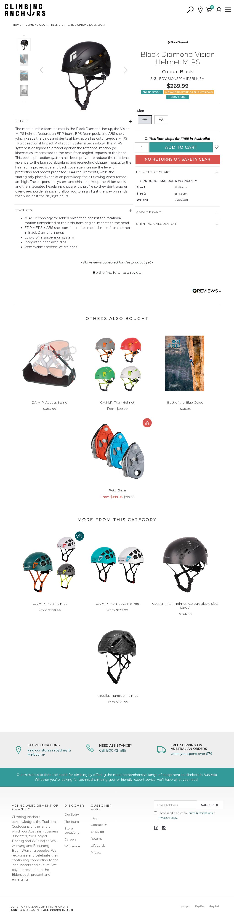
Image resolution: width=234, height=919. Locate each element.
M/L (161, 119)
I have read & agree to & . (187, 815)
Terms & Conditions (200, 813)
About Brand (149, 212)
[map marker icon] (200, 10)
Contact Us (99, 825)
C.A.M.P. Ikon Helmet (49, 604)
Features (23, 210)
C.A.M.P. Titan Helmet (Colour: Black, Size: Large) (185, 606)
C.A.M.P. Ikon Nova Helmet (117, 604)
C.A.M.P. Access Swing (49, 402)
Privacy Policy (168, 817)
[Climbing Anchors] (25, 10)
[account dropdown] (219, 10)
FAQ (94, 818)
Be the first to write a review (117, 272)
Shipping (97, 831)
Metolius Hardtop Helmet (117, 696)
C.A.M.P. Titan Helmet (117, 402)
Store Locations (71, 830)
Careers (70, 839)
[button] (117, 272)
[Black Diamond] (177, 42)
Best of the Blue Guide (185, 402)
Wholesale (72, 846)
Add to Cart (181, 147)
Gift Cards (98, 845)
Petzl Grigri (117, 490)
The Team (71, 821)
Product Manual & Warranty (169, 181)
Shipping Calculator (156, 223)
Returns (96, 838)
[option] (83, 74)
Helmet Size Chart (153, 172)
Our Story (71, 814)
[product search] (190, 9)
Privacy (96, 852)
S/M (144, 119)
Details (22, 121)
